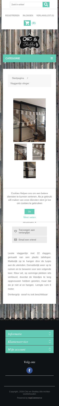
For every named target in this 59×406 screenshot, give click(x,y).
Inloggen (28, 15)
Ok (29, 211)
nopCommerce (35, 398)
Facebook (29, 370)
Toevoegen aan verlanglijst (27, 231)
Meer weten (29, 217)
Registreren (12, 15)
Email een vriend (27, 239)
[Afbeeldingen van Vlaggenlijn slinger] (20, 152)
